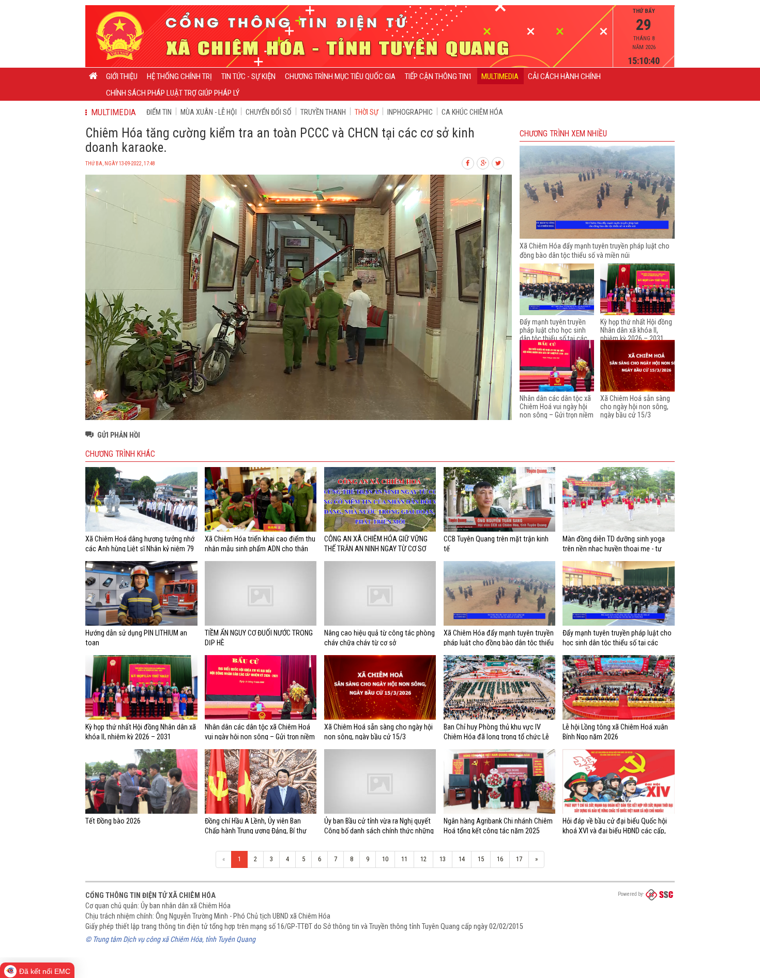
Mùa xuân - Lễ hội (208, 112)
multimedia (500, 76)
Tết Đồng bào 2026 (113, 821)
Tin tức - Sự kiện (248, 76)
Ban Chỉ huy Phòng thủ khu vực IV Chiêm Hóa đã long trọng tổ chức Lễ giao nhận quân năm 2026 (496, 736)
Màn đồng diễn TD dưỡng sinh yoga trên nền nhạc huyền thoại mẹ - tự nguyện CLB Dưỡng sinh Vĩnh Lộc (614, 548)
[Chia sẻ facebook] (468, 162)
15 (481, 859)
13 (442, 859)
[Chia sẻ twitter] (498, 162)
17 (519, 859)
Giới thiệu (122, 76)
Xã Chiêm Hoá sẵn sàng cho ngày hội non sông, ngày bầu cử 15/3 (635, 406)
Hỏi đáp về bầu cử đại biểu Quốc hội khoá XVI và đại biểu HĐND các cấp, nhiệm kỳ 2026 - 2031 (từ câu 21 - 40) (617, 830)
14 (462, 859)
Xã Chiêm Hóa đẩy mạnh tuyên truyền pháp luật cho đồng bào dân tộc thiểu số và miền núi (499, 642)
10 (385, 859)
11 (404, 859)
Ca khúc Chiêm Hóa (472, 112)
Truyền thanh (323, 112)
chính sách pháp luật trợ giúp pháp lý (172, 93)
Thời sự (366, 112)
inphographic (410, 112)
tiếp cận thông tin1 (438, 76)
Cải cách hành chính (564, 76)
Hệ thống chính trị (179, 76)
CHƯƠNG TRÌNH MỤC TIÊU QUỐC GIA (340, 76)
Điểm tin (159, 112)
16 (500, 859)
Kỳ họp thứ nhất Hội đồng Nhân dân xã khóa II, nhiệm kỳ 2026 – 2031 (636, 330)
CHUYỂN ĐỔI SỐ (269, 112)
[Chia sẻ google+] (483, 162)
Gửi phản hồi (118, 435)
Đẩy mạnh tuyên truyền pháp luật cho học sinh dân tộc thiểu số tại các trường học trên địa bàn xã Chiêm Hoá (553, 338)
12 (423, 859)
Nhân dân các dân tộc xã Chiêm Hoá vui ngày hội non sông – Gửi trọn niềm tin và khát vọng (557, 410)
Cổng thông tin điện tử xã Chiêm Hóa (150, 895)
